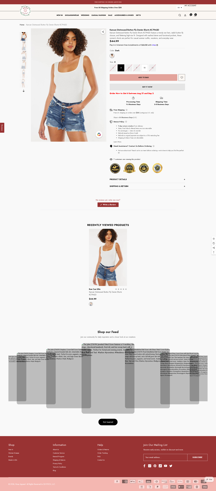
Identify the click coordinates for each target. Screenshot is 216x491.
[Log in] (185, 15)
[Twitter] (170, 465)
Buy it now (147, 87)
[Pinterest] (155, 465)
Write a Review (110, 205)
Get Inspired (108, 422)
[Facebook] (144, 465)
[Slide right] (23, 90)
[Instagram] (149, 465)
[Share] (103, 32)
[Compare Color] (99, 134)
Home (22, 24)
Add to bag (143, 77)
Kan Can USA (94, 289)
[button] (179, 8)
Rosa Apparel (20, 484)
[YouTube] (165, 465)
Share (103, 32)
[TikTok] (160, 465)
